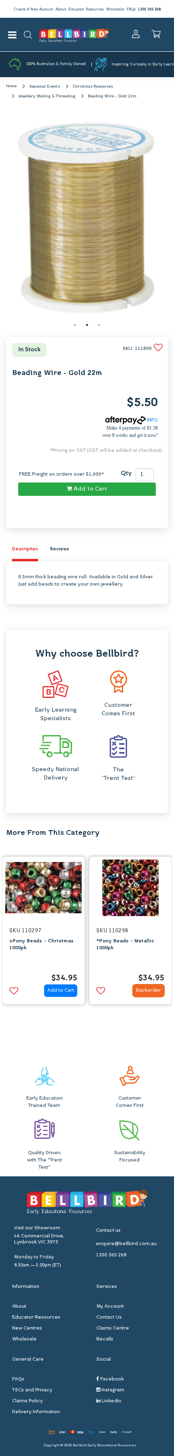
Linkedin (110, 1401)
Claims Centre (112, 1328)
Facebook (111, 1379)
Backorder (148, 990)
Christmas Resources (92, 86)
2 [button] (87, 325)
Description (25, 549)
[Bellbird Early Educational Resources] (74, 34)
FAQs (131, 9)
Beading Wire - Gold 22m (112, 96)
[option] (86, 216)
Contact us (108, 1230)
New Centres (27, 1328)
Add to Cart (89, 489)
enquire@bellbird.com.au (126, 1243)
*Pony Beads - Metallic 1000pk (125, 944)
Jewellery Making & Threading (47, 96)
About (60, 9)
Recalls (104, 1339)
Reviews (59, 549)
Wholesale (115, 9)
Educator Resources (86, 9)
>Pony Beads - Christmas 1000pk (41, 944)
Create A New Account (33, 9)
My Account (110, 1306)
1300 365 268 (149, 9)
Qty (126, 473)
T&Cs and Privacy (32, 1390)
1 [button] (75, 325)
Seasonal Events (44, 86)
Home (11, 86)
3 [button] (99, 325)
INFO (152, 420)
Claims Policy (27, 1401)
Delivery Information (36, 1412)
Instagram (112, 1390)
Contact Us (109, 1317)
